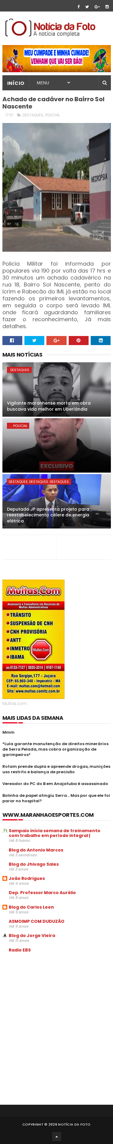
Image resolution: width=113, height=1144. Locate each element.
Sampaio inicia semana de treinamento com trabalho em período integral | (54, 833)
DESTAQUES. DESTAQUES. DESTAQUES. (39, 481)
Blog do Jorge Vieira (32, 935)
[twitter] (87, 7)
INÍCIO (15, 83)
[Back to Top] (56, 1136)
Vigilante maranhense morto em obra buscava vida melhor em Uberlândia (49, 406)
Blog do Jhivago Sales (34, 864)
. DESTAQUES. (19, 369)
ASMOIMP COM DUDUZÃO (36, 921)
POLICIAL (52, 115)
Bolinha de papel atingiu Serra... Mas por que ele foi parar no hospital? (56, 798)
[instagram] (107, 7)
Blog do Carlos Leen (31, 907)
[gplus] (97, 7)
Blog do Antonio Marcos (36, 850)
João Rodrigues (27, 878)
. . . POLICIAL (18, 425)
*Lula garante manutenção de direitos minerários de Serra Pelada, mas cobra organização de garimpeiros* (55, 749)
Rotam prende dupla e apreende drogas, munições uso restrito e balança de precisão (56, 769)
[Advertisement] (53, 1003)
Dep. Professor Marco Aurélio (42, 893)
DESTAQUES (33, 115)
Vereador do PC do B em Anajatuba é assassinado (55, 784)
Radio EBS (20, 950)
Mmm (8, 732)
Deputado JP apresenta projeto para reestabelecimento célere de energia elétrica (48, 515)
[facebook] (78, 7)
